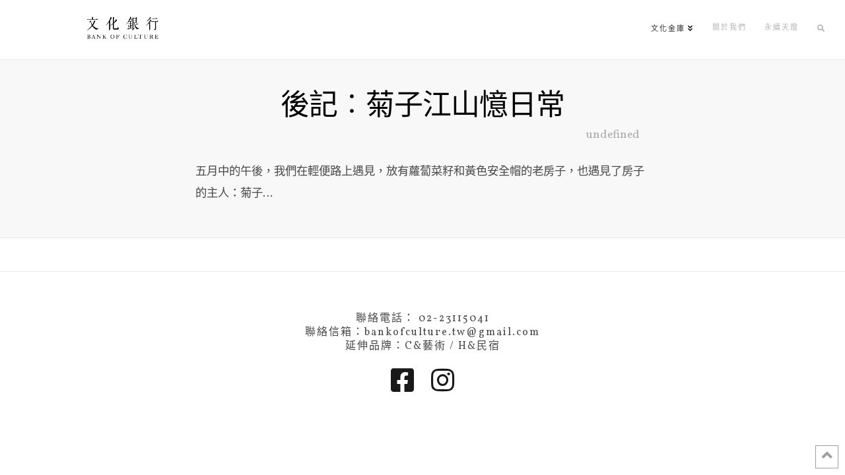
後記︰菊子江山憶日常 (422, 107)
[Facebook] (402, 380)
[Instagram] (442, 380)
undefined (613, 135)
